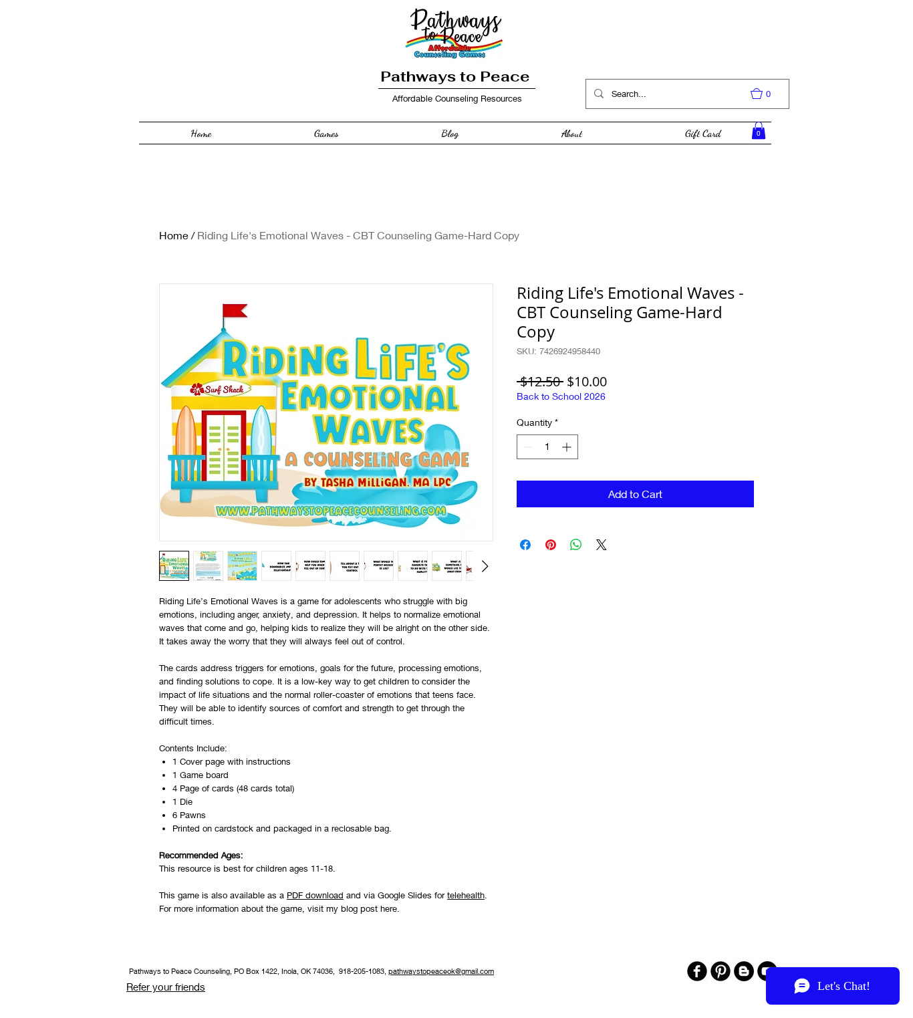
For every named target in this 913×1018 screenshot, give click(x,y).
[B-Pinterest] (720, 971)
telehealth (466, 895)
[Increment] (567, 447)
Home (173, 235)
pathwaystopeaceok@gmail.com (441, 971)
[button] (767, 93)
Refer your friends (165, 987)
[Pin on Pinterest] (551, 545)
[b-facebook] (697, 971)
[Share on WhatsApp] (576, 545)
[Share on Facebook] (525, 545)
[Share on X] (602, 545)
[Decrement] (527, 447)
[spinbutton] (547, 447)
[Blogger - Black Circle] (744, 971)
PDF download (315, 895)
